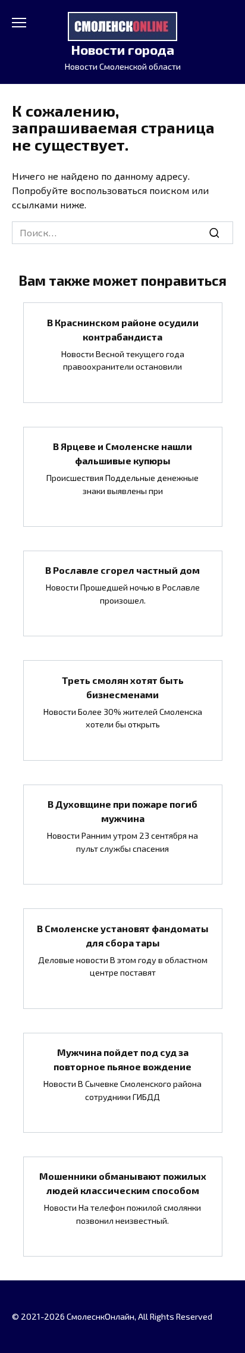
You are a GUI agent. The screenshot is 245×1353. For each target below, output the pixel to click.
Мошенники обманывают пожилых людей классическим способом (122, 1183)
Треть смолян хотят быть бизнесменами (123, 686)
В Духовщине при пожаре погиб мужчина (122, 811)
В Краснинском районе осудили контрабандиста (123, 329)
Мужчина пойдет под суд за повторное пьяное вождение (122, 1059)
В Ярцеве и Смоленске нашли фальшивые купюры (122, 453)
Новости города (122, 50)
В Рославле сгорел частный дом (122, 570)
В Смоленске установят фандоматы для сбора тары (123, 935)
